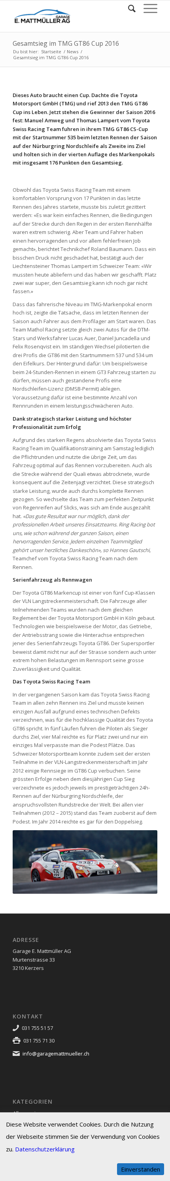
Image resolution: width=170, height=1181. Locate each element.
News (72, 51)
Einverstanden (140, 1169)
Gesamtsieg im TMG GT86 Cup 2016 (66, 43)
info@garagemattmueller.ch (56, 1053)
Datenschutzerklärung (45, 1149)
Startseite (51, 51)
